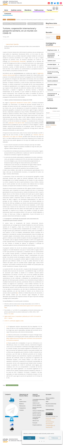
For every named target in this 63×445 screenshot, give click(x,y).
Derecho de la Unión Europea (53, 72)
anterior (31, 24)
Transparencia (51, 10)
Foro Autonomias (49, 406)
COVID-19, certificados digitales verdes (14, 320)
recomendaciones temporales (18, 61)
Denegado (42, 438)
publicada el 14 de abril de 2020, (16, 123)
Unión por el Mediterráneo (38, 410)
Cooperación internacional (12, 385)
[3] (17, 293)
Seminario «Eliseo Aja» (52, 85)
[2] (26, 121)
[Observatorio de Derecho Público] (12, 4)
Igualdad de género (52, 77)
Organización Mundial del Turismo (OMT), (20, 102)
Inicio (6, 10)
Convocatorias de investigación (53, 94)
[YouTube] (49, 3)
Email (48, 113)
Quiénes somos (16, 10)
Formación (50, 90)
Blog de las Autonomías (51, 403)
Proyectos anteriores (50, 99)
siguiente (39, 24)
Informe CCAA (36, 420)
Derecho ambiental (52, 81)
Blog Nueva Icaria (11, 19)
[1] (14, 75)
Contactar (7, 14)
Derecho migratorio (52, 68)
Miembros (28, 10)
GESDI (47, 401)
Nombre (48, 117)
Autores (6, 24)
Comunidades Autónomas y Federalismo (53, 55)
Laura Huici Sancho (19, 24)
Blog (11, 24)
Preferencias (55, 438)
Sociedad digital (53, 64)
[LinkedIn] (52, 3)
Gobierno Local (51, 60)
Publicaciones (39, 10)
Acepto (29, 438)
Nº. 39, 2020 (10, 313)
